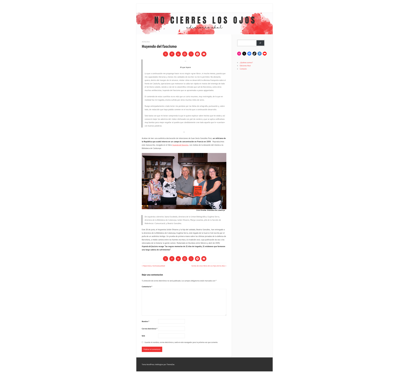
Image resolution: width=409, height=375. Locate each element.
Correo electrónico (149, 328)
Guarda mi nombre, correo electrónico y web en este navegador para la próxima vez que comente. (181, 342)
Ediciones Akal (245, 65)
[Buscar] (260, 43)
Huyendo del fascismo (180, 145)
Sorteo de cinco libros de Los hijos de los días (208, 266)
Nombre (145, 321)
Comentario (147, 286)
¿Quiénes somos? (246, 62)
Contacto (243, 69)
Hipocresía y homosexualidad (154, 266)
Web (143, 336)
